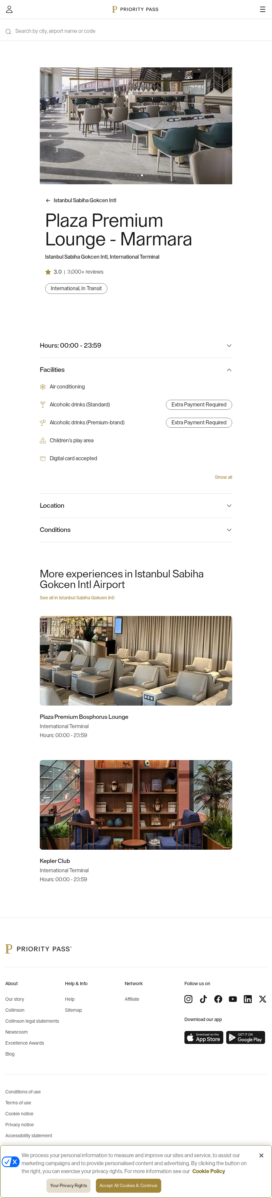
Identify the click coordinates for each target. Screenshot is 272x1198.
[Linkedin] (248, 999)
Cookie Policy (208, 1171)
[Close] (261, 1155)
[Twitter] (263, 999)
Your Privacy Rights (68, 1185)
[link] (204, 1037)
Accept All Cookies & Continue (129, 1185)
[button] (126, 175)
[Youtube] (233, 999)
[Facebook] (218, 999)
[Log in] (9, 9)
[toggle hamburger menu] (263, 9)
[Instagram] (188, 999)
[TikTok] (203, 999)
